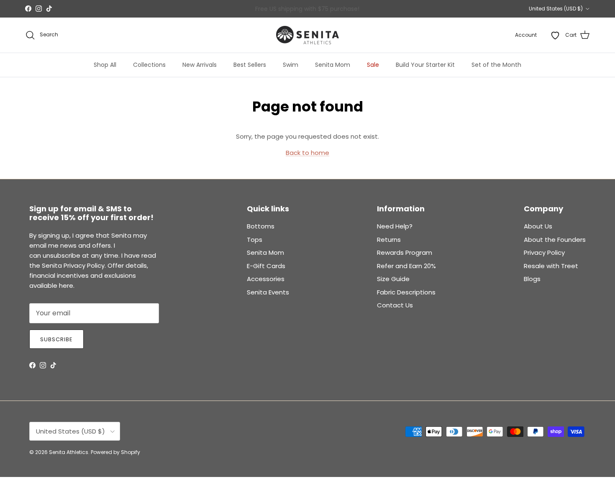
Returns (389, 239)
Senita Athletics (68, 452)
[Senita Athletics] (307, 35)
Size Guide (393, 278)
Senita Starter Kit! (338, 11)
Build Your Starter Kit (425, 65)
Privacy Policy (544, 252)
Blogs (532, 278)
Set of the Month (496, 65)
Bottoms (260, 226)
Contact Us (395, 305)
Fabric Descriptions (406, 292)
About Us (538, 226)
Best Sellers (249, 65)
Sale (373, 65)
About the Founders (555, 239)
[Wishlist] (555, 35)
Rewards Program (404, 252)
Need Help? (395, 226)
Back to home (307, 152)
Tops (254, 239)
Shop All (105, 65)
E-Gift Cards (266, 265)
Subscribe (56, 339)
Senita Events (268, 292)
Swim (290, 65)
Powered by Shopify (115, 452)
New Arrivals (199, 65)
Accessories (265, 278)
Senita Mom (332, 65)
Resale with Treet (551, 265)
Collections (149, 65)
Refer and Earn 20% (406, 265)
